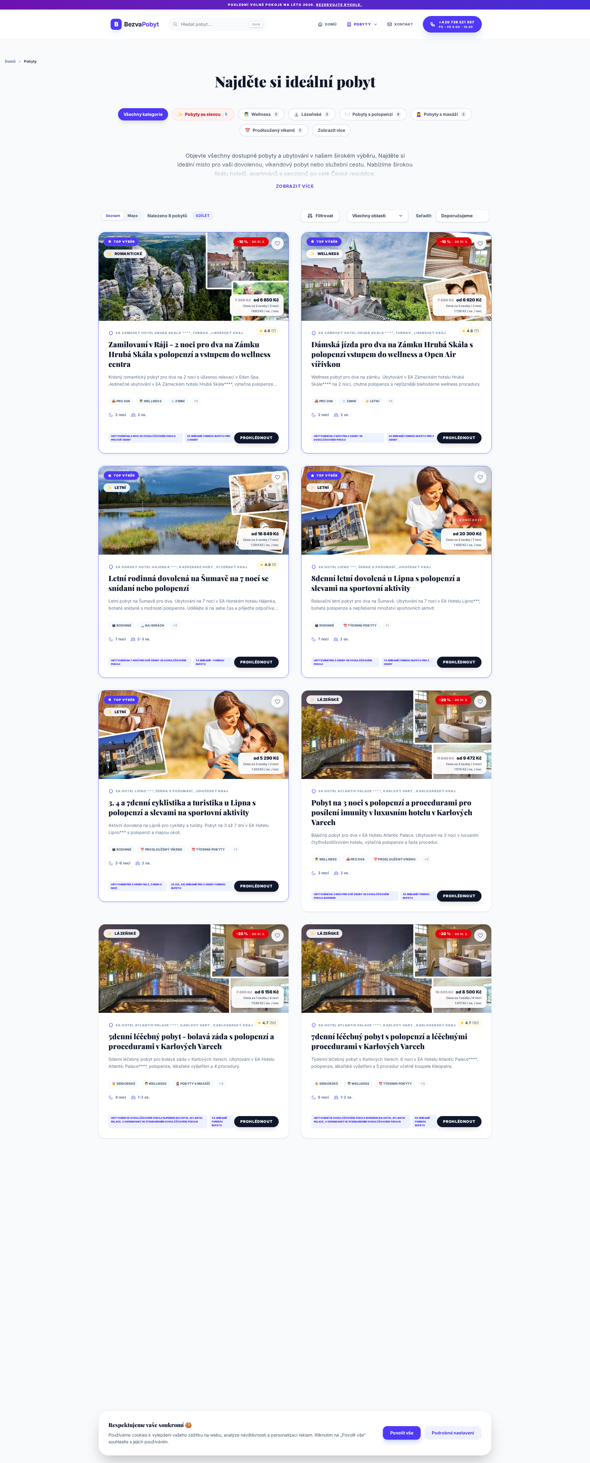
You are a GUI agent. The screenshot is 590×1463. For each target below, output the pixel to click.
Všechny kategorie (143, 114)
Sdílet (203, 215)
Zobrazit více (331, 130)
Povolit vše (401, 1432)
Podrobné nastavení (453, 1432)
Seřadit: (424, 215)
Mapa (133, 215)
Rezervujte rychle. (339, 4)
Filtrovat (324, 215)
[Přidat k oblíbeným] (277, 243)
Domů (10, 61)
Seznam (113, 215)
